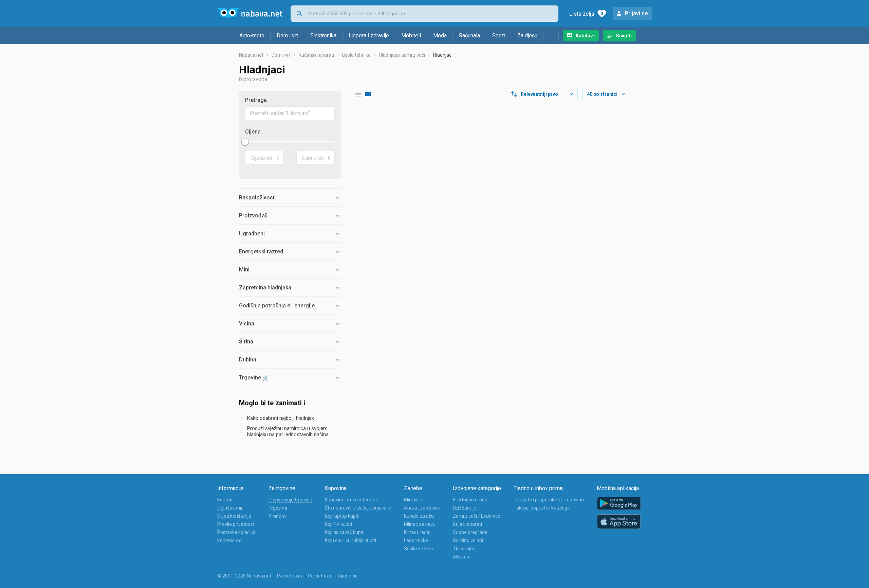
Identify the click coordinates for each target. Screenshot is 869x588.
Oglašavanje (230, 508)
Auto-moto (251, 35)
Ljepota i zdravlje (369, 35)
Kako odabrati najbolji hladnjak (280, 418)
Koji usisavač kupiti (345, 532)
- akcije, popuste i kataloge (542, 508)
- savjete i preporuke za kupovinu (549, 499)
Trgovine (278, 508)
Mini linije (413, 499)
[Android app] (619, 503)
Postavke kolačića (236, 532)
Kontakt (225, 499)
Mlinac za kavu (420, 524)
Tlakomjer (464, 548)
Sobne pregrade (470, 532)
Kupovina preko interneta (351, 499)
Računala (469, 35)
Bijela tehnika (356, 55)
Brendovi (278, 516)
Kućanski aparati (316, 55)
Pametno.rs (289, 575)
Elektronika (323, 35)
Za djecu (527, 35)
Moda (440, 35)
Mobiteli (411, 35)
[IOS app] (619, 521)
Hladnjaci (442, 55)
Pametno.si (320, 575)
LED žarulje (464, 508)
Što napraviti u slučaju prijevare (358, 508)
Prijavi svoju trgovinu (290, 499)
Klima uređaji (417, 532)
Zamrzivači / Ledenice (476, 516)
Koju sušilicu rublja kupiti (350, 540)
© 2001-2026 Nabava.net (244, 575)
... (551, 35)
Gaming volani (468, 540)
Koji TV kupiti (338, 524)
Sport (498, 35)
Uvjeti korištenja (234, 516)
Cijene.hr (347, 575)
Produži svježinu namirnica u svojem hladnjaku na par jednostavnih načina (288, 431)
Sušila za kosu (419, 548)
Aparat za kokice (422, 508)
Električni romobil (471, 499)
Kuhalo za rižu (419, 516)
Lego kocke (416, 540)
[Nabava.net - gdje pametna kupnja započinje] (249, 13)
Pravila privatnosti (236, 524)
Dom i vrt (287, 35)
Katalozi (585, 36)
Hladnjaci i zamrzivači (402, 55)
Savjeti (624, 36)
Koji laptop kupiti (342, 516)
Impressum (229, 540)
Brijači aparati (467, 524)
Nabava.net (251, 55)
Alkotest (462, 556)
